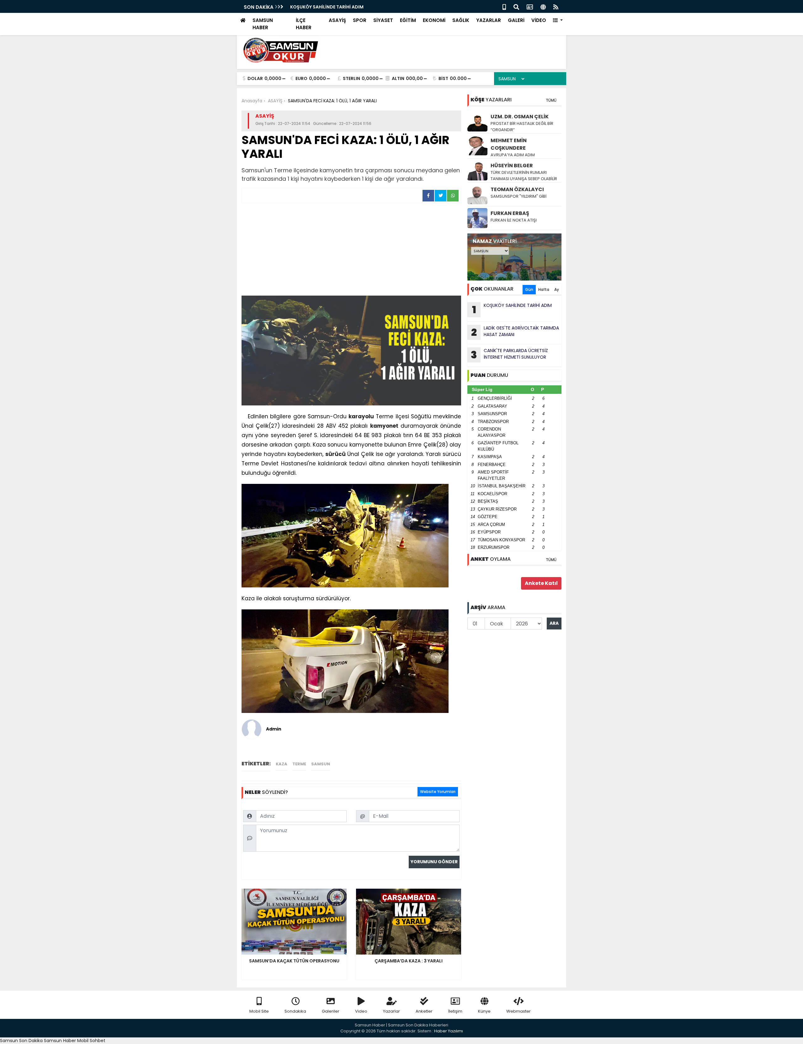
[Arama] (516, 6)
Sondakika (295, 1011)
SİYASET (383, 20)
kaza (281, 764)
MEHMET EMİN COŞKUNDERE (509, 144)
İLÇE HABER (303, 24)
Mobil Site (259, 1011)
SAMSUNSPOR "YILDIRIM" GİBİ (518, 196)
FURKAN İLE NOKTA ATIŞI (514, 220)
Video (361, 1011)
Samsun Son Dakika (22, 1040)
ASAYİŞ (337, 20)
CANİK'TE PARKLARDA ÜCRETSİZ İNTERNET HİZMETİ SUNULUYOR (509, 354)
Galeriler (330, 1011)
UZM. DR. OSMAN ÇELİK (520, 116)
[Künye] (543, 6)
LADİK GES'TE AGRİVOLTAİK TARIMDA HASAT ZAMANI (515, 332)
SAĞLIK (460, 20)
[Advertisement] (351, 250)
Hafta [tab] (543, 289)
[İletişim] (530, 6)
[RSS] (555, 6)
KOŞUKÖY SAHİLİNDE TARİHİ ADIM (327, 7)
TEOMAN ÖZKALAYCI (517, 189)
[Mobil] (504, 6)
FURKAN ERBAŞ (510, 213)
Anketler (424, 1011)
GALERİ (516, 20)
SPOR (359, 20)
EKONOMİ (434, 20)
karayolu (361, 416)
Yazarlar (391, 1011)
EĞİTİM (408, 20)
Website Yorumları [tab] (437, 791)
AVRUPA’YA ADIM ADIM (513, 155)
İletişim (455, 1011)
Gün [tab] (529, 289)
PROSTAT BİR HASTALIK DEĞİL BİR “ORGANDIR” (522, 126)
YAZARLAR (488, 20)
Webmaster (518, 1011)
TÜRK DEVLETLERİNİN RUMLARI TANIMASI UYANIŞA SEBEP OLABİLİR (524, 175)
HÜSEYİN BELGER (512, 165)
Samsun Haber (60, 1040)
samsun (320, 764)
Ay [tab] (556, 289)
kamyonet (384, 426)
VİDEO (538, 20)
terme (299, 764)
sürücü (335, 454)
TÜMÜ (551, 100)
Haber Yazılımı (448, 1031)
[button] (558, 20)
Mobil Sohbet (91, 1040)
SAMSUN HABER (263, 24)
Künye (484, 1011)
